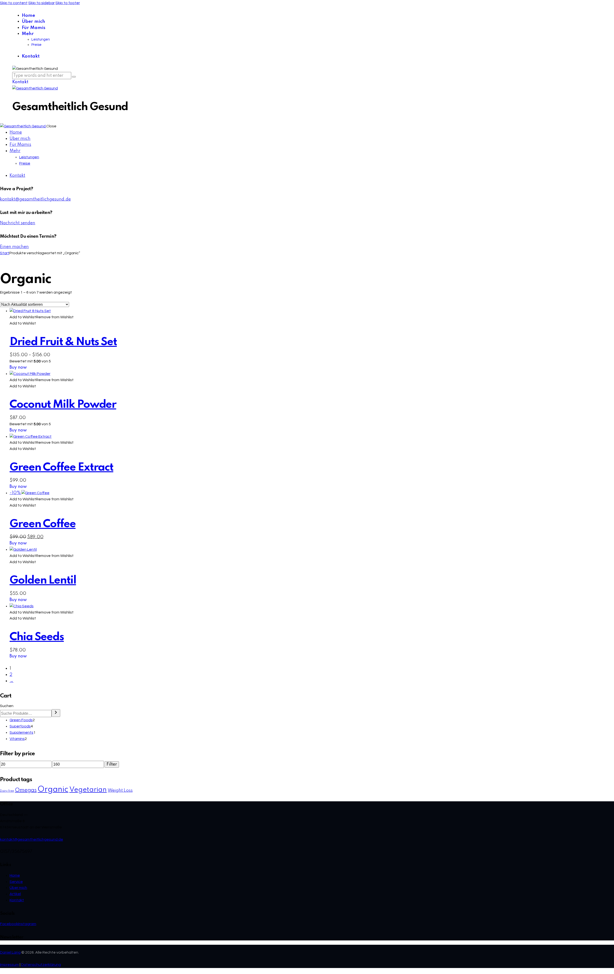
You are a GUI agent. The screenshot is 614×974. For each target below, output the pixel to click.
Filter (111, 764)
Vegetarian (88, 789)
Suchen (6, 706)
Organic (53, 790)
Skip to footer (67, 3)
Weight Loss (120, 790)
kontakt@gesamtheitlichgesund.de (35, 199)
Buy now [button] (18, 430)
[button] (42, 317)
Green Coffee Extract (61, 467)
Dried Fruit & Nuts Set (63, 342)
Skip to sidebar (41, 3)
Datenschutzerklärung (41, 965)
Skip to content (14, 3)
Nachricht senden (17, 223)
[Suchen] (56, 713)
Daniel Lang (10, 952)
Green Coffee (43, 524)
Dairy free (7, 791)
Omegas (26, 790)
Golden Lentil (43, 580)
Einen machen (14, 247)
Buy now (18, 367)
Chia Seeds (37, 637)
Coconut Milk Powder (63, 404)
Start (4, 253)
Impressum (9, 965)
